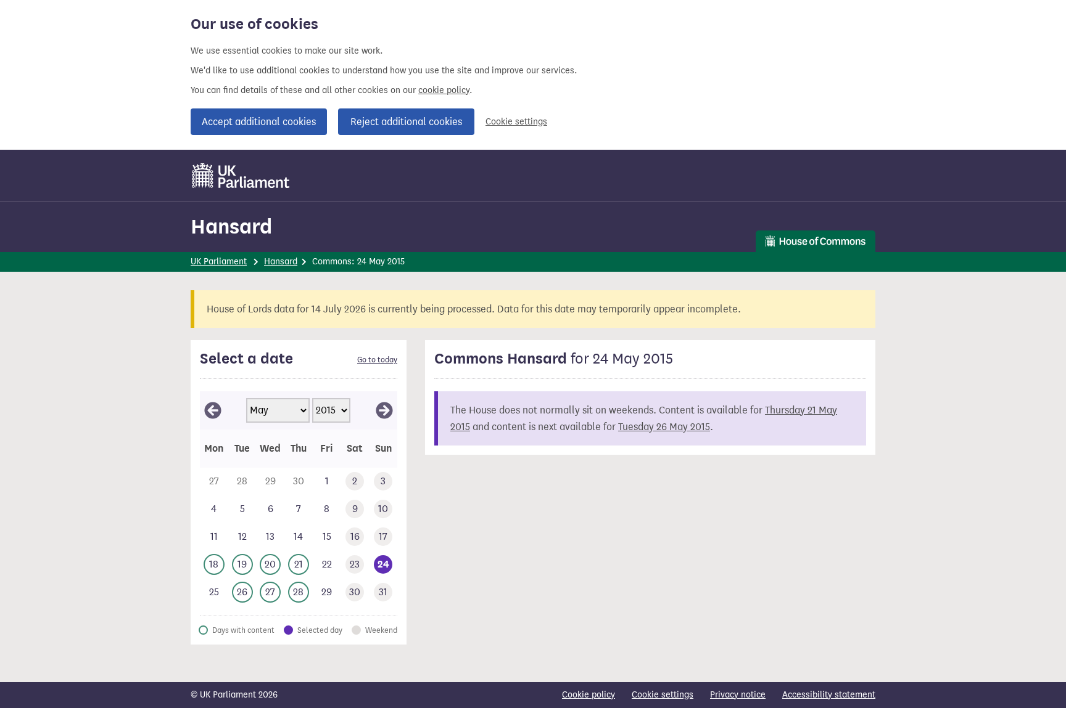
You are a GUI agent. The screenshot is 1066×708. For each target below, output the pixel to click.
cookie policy (443, 90)
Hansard (231, 226)
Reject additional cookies (406, 122)
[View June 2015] (384, 410)
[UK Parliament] (241, 175)
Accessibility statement (828, 695)
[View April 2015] (212, 410)
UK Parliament (219, 261)
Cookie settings (516, 121)
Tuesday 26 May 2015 (664, 427)
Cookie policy (588, 695)
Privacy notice (738, 695)
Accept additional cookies (259, 122)
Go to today (377, 360)
